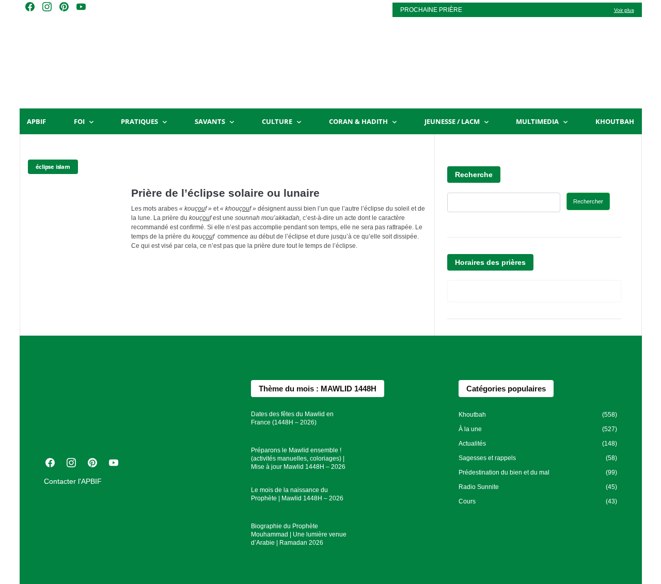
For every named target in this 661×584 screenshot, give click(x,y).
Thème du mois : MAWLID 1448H (317, 388)
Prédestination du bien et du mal (504, 472)
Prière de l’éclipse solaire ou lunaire (225, 193)
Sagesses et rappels (487, 458)
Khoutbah (614, 121)
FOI (79, 121)
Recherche (474, 174)
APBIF (36, 121)
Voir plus (624, 10)
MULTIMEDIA (537, 121)
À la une (470, 429)
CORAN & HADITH (358, 121)
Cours (467, 501)
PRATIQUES (139, 121)
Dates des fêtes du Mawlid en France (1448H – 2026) (292, 418)
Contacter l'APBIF (73, 481)
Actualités (472, 443)
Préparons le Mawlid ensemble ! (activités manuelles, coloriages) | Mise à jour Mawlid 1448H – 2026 (298, 458)
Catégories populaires (506, 388)
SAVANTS (210, 121)
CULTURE (277, 121)
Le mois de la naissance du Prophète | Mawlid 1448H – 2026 (297, 494)
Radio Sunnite (479, 487)
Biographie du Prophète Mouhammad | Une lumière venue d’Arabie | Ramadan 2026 (299, 534)
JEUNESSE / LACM (452, 121)
